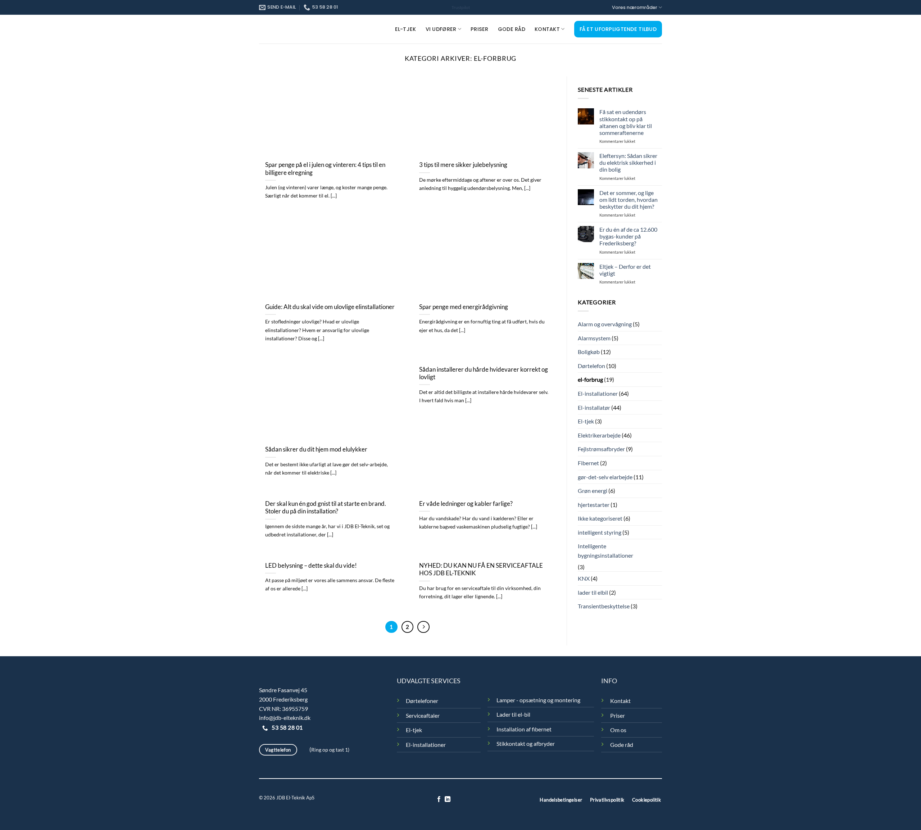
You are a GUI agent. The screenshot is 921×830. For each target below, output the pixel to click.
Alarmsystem (594, 338)
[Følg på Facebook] (439, 799)
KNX (584, 578)
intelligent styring (599, 532)
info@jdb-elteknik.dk (284, 717)
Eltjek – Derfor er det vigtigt (625, 270)
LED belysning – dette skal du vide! (311, 565)
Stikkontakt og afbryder (525, 743)
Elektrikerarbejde (599, 435)
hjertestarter (593, 504)
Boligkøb (589, 351)
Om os (618, 729)
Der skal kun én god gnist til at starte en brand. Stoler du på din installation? (325, 507)
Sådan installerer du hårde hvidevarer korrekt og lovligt (483, 373)
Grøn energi (592, 490)
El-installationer (598, 393)
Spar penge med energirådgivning (463, 306)
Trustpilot (461, 7)
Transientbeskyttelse (604, 606)
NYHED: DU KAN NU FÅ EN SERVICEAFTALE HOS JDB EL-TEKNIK (481, 569)
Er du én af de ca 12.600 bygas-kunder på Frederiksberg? (628, 236)
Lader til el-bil (513, 714)
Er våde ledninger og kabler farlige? (466, 503)
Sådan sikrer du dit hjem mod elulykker (316, 449)
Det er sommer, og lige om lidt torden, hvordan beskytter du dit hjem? (628, 199)
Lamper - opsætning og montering (538, 700)
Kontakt (547, 29)
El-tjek (405, 29)
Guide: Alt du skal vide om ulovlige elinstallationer (330, 306)
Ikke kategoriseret (600, 518)
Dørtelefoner (422, 700)
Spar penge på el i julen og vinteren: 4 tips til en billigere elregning (325, 168)
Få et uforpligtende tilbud (618, 29)
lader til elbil (593, 592)
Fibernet (588, 462)
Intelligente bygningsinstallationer (605, 551)
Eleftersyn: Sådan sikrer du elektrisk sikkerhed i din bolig (628, 162)
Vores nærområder (634, 7)
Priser (480, 29)
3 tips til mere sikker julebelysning (463, 164)
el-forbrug (590, 379)
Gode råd (511, 29)
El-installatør (594, 407)
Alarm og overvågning (605, 324)
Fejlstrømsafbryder (601, 448)
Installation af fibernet (524, 729)
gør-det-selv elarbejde (605, 476)
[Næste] (423, 627)
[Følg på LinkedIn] (447, 799)
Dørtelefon (591, 365)
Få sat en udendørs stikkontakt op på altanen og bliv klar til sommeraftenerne (625, 122)
